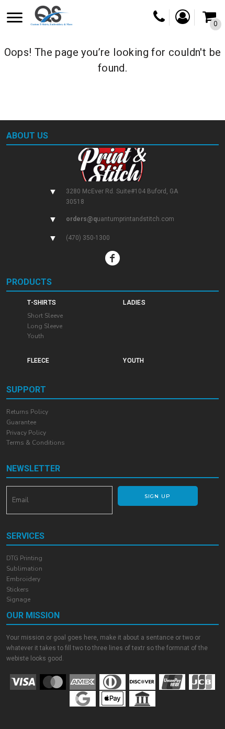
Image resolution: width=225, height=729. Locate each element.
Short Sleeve (45, 315)
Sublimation (24, 568)
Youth (35, 336)
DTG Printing (24, 558)
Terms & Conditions (35, 442)
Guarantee (21, 422)
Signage (18, 599)
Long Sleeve (44, 326)
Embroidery (23, 579)
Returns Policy (27, 412)
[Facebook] (112, 258)
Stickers (17, 589)
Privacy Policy (26, 433)
